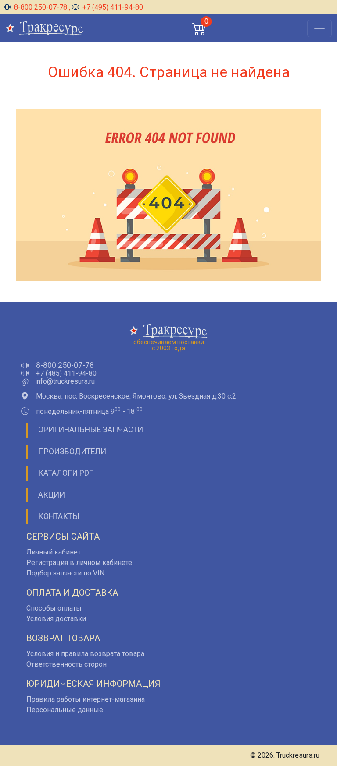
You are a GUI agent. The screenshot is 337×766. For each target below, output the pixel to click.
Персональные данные (64, 710)
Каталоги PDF (65, 473)
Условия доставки (56, 618)
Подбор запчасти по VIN (65, 573)
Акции (51, 495)
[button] (199, 28)
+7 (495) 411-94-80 (112, 7)
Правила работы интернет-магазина (85, 699)
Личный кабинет (53, 552)
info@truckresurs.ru (65, 381)
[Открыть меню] (319, 28)
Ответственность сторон (66, 664)
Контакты (58, 516)
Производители (72, 451)
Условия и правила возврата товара (85, 654)
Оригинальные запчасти (90, 429)
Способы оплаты (54, 608)
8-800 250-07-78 (40, 7)
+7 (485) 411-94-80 (66, 373)
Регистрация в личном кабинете (79, 562)
